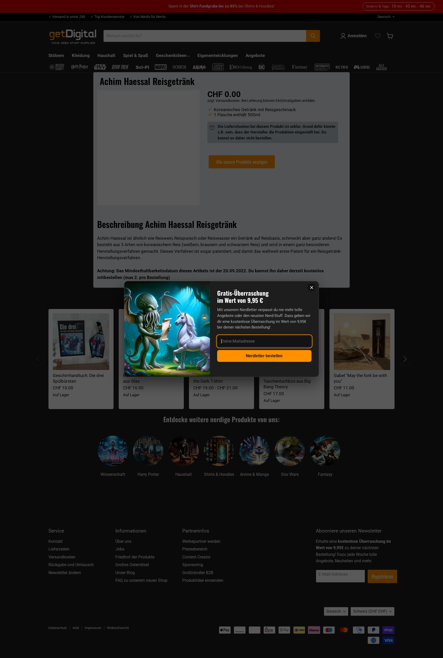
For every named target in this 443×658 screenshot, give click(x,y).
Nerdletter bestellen (264, 355)
